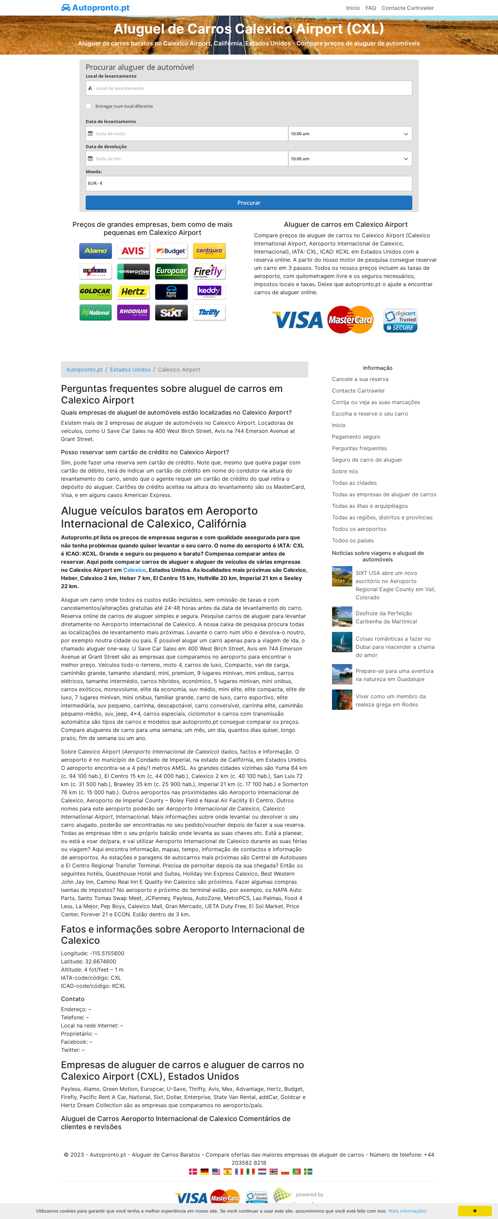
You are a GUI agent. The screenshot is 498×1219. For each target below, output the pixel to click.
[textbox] (249, 88)
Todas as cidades (354, 482)
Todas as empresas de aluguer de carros (384, 494)
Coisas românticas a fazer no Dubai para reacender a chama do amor (395, 646)
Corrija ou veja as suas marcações (376, 402)
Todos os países (353, 540)
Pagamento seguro (356, 436)
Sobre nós (345, 471)
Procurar (249, 202)
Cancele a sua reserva (360, 379)
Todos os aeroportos (359, 528)
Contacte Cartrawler (407, 7)
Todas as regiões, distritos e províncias (382, 517)
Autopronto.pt (100, 8)
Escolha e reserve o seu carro (370, 413)
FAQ (371, 7)
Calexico (134, 569)
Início (353, 7)
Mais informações (408, 1211)
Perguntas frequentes (359, 448)
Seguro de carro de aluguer (367, 459)
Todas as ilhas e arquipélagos (370, 505)
